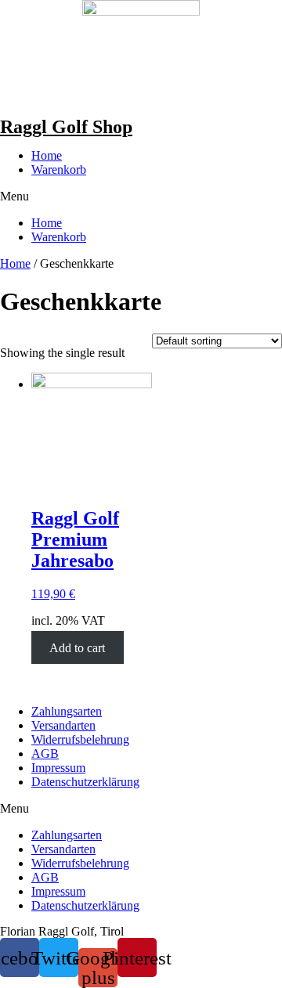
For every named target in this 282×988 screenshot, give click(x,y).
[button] (141, 196)
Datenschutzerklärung (85, 781)
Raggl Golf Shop (66, 127)
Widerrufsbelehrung (80, 739)
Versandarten (63, 725)
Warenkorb (58, 169)
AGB (45, 753)
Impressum (58, 767)
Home (46, 155)
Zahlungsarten (66, 711)
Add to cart (77, 647)
